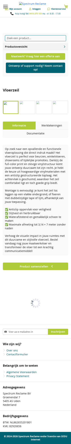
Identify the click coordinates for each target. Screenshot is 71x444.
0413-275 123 (35, 13)
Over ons (12, 350)
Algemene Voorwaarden (21, 372)
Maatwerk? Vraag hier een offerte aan (35, 56)
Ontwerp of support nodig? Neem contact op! (36, 67)
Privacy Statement (17, 376)
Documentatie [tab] (35, 133)
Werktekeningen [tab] (51, 125)
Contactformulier (17, 354)
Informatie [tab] (19, 125)
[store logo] (35, 4)
